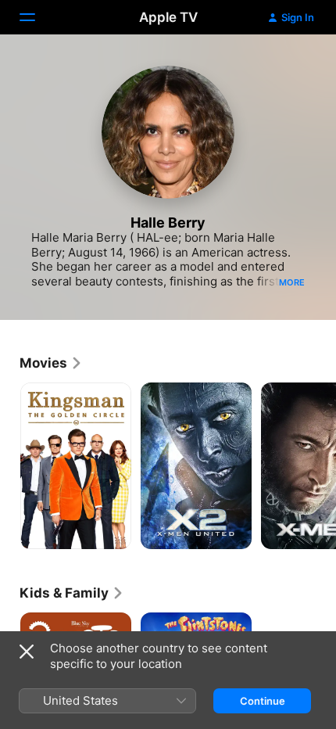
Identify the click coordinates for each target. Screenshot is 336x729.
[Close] (27, 652)
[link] (51, 363)
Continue (262, 701)
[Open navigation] (37, 17)
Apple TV (168, 17)
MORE (292, 282)
